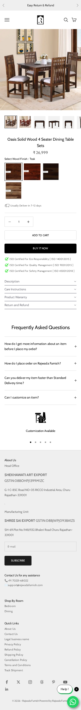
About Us (10, 628)
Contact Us (11, 634)
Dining (8, 611)
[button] (40, 282)
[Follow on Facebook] (6, 682)
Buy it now (40, 248)
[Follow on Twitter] (18, 682)
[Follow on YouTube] (65, 682)
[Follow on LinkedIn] (6, 689)
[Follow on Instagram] (30, 682)
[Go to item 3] (39, 122)
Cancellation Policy (15, 660)
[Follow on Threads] (42, 682)
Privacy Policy (12, 644)
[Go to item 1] (10, 122)
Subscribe (18, 560)
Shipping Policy (13, 654)
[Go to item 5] (68, 122)
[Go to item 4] (54, 122)
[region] (40, 423)
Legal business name (16, 639)
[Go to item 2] (25, 122)
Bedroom (10, 606)
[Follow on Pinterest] (53, 682)
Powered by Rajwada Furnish (54, 700)
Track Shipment (13, 670)
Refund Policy (12, 649)
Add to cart (40, 235)
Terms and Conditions (17, 665)
